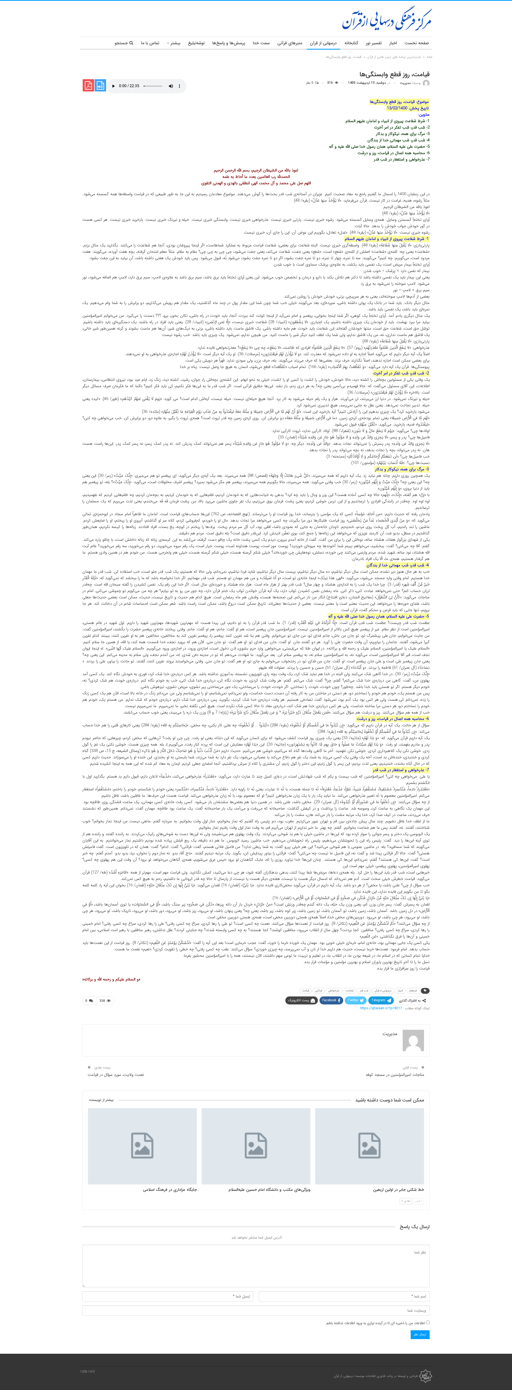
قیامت (305, 991)
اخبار (393, 43)
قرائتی (318, 991)
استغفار (413, 991)
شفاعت (350, 991)
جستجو (121, 43)
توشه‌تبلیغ (196, 43)
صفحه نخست (417, 43)
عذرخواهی (333, 991)
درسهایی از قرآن (323, 43)
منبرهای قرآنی (289, 43)
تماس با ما (150, 43)
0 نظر (310, 82)
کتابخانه (351, 43)
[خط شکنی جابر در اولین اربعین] (369, 1146)
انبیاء (400, 991)
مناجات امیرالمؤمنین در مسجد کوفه (395, 1075)
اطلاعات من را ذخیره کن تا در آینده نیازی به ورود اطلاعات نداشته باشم (375, 1323)
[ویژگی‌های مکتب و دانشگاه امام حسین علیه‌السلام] (256, 1146)
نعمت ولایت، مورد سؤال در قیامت (116, 1075)
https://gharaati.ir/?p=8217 (381, 1008)
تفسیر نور (374, 43)
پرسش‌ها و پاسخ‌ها (228, 43)
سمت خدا (261, 43)
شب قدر (364, 991)
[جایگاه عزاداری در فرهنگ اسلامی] (142, 1146)
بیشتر (175, 43)
